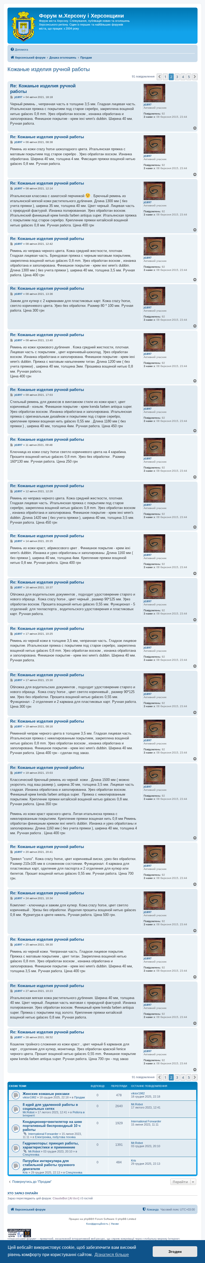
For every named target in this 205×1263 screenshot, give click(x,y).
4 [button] (183, 76)
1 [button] (165, 76)
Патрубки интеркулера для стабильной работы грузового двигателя (49, 1165)
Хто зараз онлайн (22, 1193)
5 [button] (189, 76)
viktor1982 (29, 1097)
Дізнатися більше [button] (111, 1254)
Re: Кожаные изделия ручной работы (43, 88)
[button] (159, 77)
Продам (79, 1097)
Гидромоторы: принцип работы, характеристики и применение (51, 1145)
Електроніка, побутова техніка (55, 1137)
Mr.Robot (28, 1112)
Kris (25, 1172)
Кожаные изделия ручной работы (48, 69)
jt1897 (148, 104)
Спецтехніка (31, 1154)
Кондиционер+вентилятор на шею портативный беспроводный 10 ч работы (52, 1126)
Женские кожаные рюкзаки (46, 1094)
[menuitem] (19, 49)
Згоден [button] (175, 1251)
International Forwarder (43, 1133)
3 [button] (177, 76)
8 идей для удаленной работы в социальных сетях (50, 1107)
